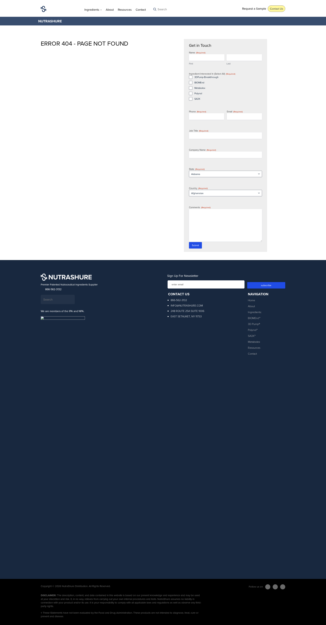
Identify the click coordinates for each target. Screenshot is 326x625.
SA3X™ (252, 336)
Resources (125, 9)
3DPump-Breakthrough (206, 77)
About (110, 9)
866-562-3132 (52, 289)
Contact (141, 9)
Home (251, 300)
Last (229, 63)
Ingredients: (255, 312)
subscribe (266, 285)
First (191, 63)
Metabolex (199, 88)
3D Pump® (254, 324)
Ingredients (92, 9)
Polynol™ (253, 330)
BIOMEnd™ (254, 318)
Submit (195, 245)
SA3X (197, 99)
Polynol (198, 93)
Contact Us (276, 9)
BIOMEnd (199, 82)
